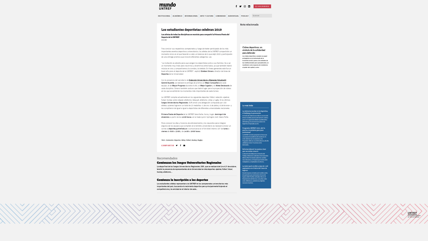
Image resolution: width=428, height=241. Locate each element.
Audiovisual (233, 16)
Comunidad (221, 16)
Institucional (164, 16)
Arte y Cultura (206, 16)
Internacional (191, 16)
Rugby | (200, 140)
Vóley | (184, 140)
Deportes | (178, 140)
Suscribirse (263, 6)
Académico (177, 16)
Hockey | (195, 140)
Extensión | (170, 140)
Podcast (245, 16)
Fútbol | (189, 140)
